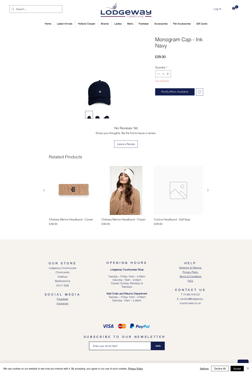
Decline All (220, 368)
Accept (237, 368)
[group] (126, 196)
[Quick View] (73, 190)
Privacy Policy (135, 368)
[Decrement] (158, 74)
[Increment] (168, 74)
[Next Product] (208, 190)
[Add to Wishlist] (199, 91)
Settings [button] (204, 368)
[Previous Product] (44, 190)
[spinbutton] (163, 74)
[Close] (248, 368)
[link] (235, 7)
